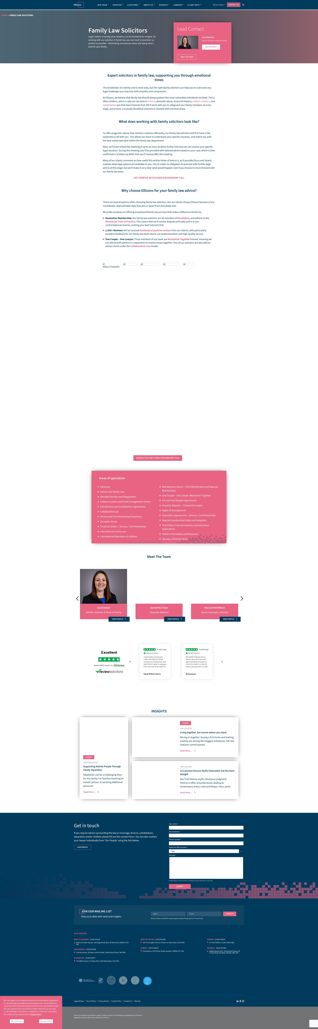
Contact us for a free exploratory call (157, 458)
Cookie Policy (116, 1001)
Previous (77, 597)
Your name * (173, 824)
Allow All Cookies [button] (16, 1021)
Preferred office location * (178, 849)
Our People (82, 847)
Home (5, 15)
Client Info (193, 5)
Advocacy (105, 487)
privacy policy (209, 881)
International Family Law (113, 531)
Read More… (89, 792)
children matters (201, 101)
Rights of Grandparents (174, 510)
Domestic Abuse (108, 521)
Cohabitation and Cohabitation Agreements (123, 506)
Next (241, 597)
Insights (163, 5)
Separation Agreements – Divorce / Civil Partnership (189, 515)
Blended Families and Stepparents (118, 497)
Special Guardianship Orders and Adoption (184, 520)
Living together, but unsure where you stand (203, 732)
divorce (151, 101)
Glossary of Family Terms (175, 539)
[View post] (104, 734)
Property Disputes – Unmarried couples (182, 505)
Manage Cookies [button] (46, 1021)
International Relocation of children (118, 536)
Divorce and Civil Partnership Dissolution (121, 516)
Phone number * (175, 839)
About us (148, 5)
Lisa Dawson (208, 37)
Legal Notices (79, 1001)
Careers (177, 5)
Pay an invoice (218, 5)
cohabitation (109, 105)
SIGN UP (229, 913)
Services (117, 5)
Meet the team (187, 57)
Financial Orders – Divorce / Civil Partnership (123, 526)
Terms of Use (91, 1001)
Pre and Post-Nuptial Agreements (179, 500)
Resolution (183, 218)
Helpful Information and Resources (180, 534)
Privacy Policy (198, 918)
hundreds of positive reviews (155, 230)
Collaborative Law (140, 246)
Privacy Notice (103, 1001)
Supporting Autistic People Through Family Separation (102, 768)
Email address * (174, 832)
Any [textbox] (173, 851)
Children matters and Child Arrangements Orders (125, 502)
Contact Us (233, 5)
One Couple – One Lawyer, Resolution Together (186, 495)
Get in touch (211, 47)
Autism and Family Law (112, 492)
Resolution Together (179, 239)
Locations (132, 5)
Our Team (102, 5)
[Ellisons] (79, 4)
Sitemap (137, 1001)
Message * (172, 855)
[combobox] (206, 851)
